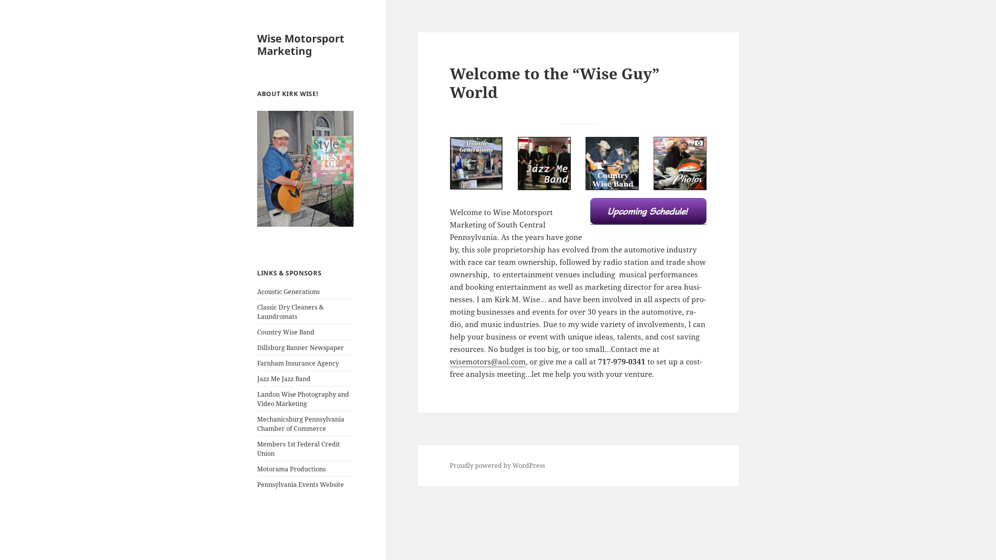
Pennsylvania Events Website (300, 484)
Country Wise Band (285, 332)
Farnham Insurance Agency (298, 363)
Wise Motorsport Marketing (300, 44)
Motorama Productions (291, 469)
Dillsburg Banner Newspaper (300, 347)
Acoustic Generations (288, 291)
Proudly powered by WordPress (497, 465)
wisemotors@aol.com (488, 362)
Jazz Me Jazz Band (283, 378)
